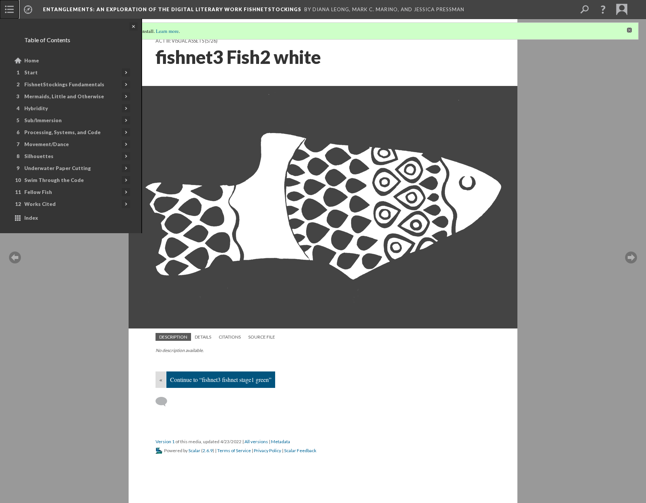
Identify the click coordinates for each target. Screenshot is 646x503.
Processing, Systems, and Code (62, 132)
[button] (603, 9)
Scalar (194, 450)
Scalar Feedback (300, 450)
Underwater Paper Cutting (57, 168)
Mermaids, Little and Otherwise (64, 96)
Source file (261, 337)
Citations (230, 337)
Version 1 (165, 441)
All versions (256, 441)
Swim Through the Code (54, 180)
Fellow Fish (38, 192)
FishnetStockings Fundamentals (64, 84)
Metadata (280, 441)
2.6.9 (208, 450)
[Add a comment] (165, 402)
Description (173, 337)
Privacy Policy (267, 450)
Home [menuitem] (31, 61)
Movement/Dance (46, 144)
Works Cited (40, 204)
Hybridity (36, 108)
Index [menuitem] (31, 218)
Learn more (167, 31)
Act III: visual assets (180, 41)
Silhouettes (38, 156)
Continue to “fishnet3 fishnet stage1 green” (220, 379)
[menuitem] (9, 9)
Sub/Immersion (43, 120)
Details (203, 337)
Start (31, 72)
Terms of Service (234, 450)
